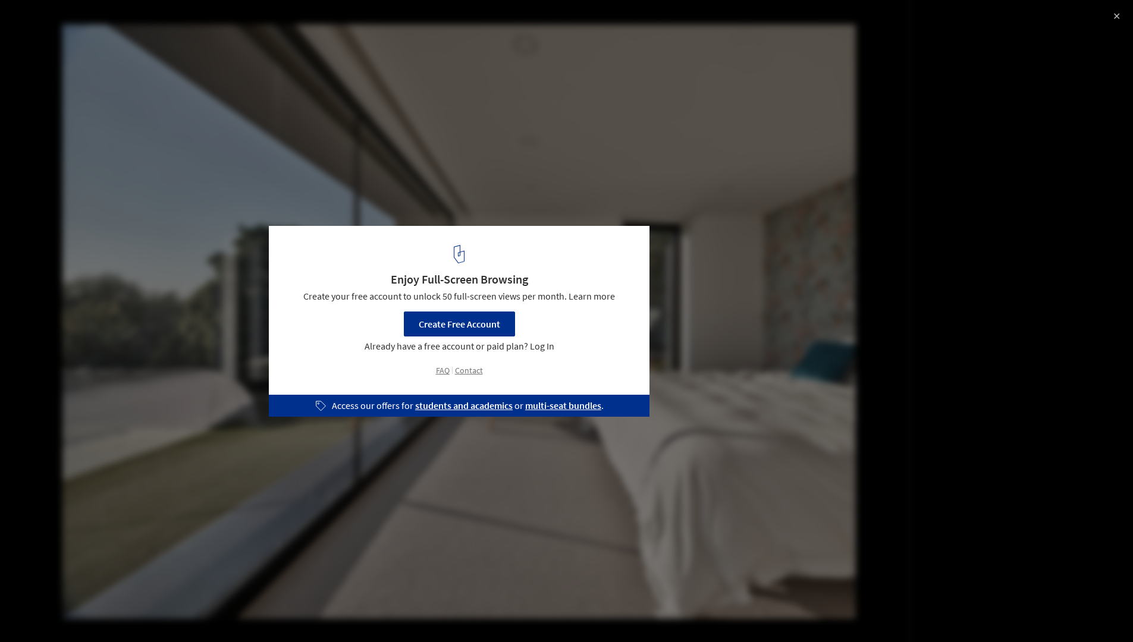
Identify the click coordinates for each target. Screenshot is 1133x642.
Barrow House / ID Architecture (105, 21)
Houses (134, 612)
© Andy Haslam (41, 41)
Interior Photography (58, 612)
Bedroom (189, 612)
